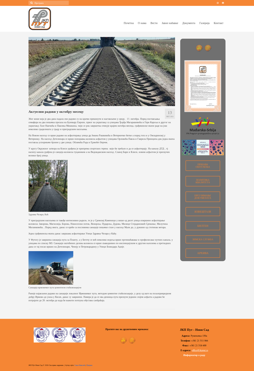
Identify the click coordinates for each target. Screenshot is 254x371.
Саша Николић (79, 365)
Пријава (89, 365)
